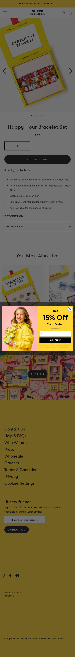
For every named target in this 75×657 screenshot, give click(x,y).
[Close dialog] (70, 309)
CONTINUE (55, 340)
